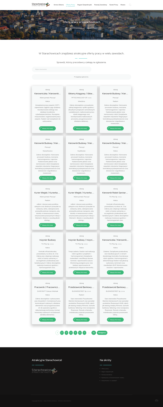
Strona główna (59, 5)
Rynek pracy (113, 5)
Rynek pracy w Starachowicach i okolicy (112, 377)
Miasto (122, 5)
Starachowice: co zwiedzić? (109, 380)
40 (94, 333)
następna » (102, 333)
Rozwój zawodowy (100, 5)
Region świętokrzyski (84, 5)
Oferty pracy (70, 5)
